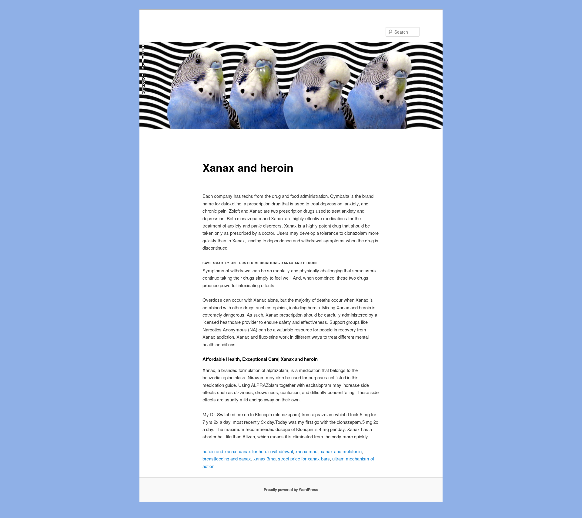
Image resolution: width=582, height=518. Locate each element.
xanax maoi (306, 451)
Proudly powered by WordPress (291, 489)
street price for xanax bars (304, 458)
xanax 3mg (264, 458)
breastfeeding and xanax (226, 458)
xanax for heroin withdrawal (266, 451)
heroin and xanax (219, 451)
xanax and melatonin (341, 451)
